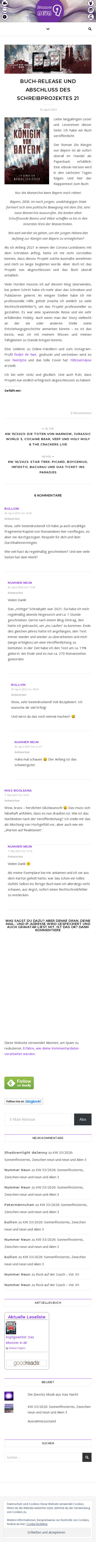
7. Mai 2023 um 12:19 (20, 851)
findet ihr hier (25, 354)
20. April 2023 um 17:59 (21, 587)
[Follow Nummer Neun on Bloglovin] (48, 1101)
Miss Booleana (18, 790)
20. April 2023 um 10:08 (18, 513)
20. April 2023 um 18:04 (24, 689)
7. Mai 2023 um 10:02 (16, 795)
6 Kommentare (81, 413)
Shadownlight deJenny (25, 1153)
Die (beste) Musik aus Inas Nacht (53, 1394)
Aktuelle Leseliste (27, 1317)
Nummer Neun (20, 582)
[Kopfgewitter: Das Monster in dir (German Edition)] (27, 1329)
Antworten (12, 519)
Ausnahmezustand (42, 1421)
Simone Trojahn (17, 1348)
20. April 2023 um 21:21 (28, 746)
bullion (11, 508)
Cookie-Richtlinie (37, 1524)
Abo (82, 1119)
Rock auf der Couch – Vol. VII (57, 1274)
